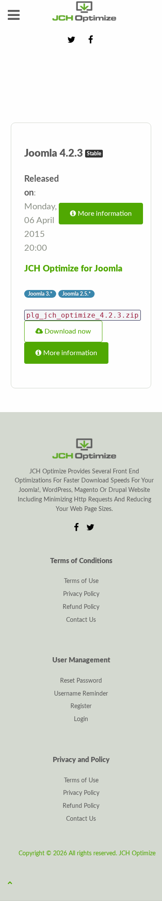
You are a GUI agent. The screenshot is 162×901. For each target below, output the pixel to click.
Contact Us (81, 620)
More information (104, 213)
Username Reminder (81, 694)
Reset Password (81, 681)
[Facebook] (77, 527)
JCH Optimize (137, 854)
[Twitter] (91, 527)
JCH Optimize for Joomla (73, 269)
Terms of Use (81, 581)
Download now (67, 331)
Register (81, 706)
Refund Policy (81, 607)
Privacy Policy (81, 594)
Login (81, 719)
